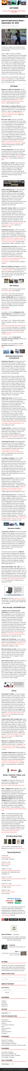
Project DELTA (5, 309)
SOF (6, 919)
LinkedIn (3, 1001)
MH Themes (22, 1069)
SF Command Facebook (7, 1025)
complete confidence (7, 269)
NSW (2, 1026)
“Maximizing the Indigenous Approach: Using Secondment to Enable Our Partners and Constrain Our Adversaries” (13, 239)
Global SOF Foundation (7, 1040)
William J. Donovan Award (8, 892)
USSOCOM (22, 919)
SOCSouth (3, 1033)
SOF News (16, 26)
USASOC (3, 1023)
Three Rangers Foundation (7, 1057)
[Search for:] (14, 979)
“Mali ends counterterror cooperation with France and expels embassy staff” (13, 745)
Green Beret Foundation (7, 1052)
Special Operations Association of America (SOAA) (13, 1045)
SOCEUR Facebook (6, 1031)
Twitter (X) (3, 1006)
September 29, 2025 (7, 26)
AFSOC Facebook (5, 1028)
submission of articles (19, 598)
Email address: (5, 987)
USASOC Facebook (6, 1021)
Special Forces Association (7, 1042)
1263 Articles (16, 934)
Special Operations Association (8, 1043)
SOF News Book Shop (19, 848)
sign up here (4, 78)
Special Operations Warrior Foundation (10, 1055)
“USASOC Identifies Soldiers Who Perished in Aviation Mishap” (12, 101)
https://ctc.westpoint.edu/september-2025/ (12, 785)
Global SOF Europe (6, 864)
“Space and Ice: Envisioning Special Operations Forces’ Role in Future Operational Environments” (13, 259)
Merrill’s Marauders (7, 290)
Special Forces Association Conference (11, 885)
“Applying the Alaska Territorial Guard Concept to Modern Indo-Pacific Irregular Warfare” (13, 488)
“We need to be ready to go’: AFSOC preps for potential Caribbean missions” (13, 112)
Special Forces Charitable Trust (8, 1053)
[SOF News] (14, 4)
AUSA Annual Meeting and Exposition (11, 870)
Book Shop (4, 1004)
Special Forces (13, 919)
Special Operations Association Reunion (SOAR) (13, 878)
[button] (26, 16)
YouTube (3, 1002)
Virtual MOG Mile (5, 857)
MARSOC (3, 1030)
